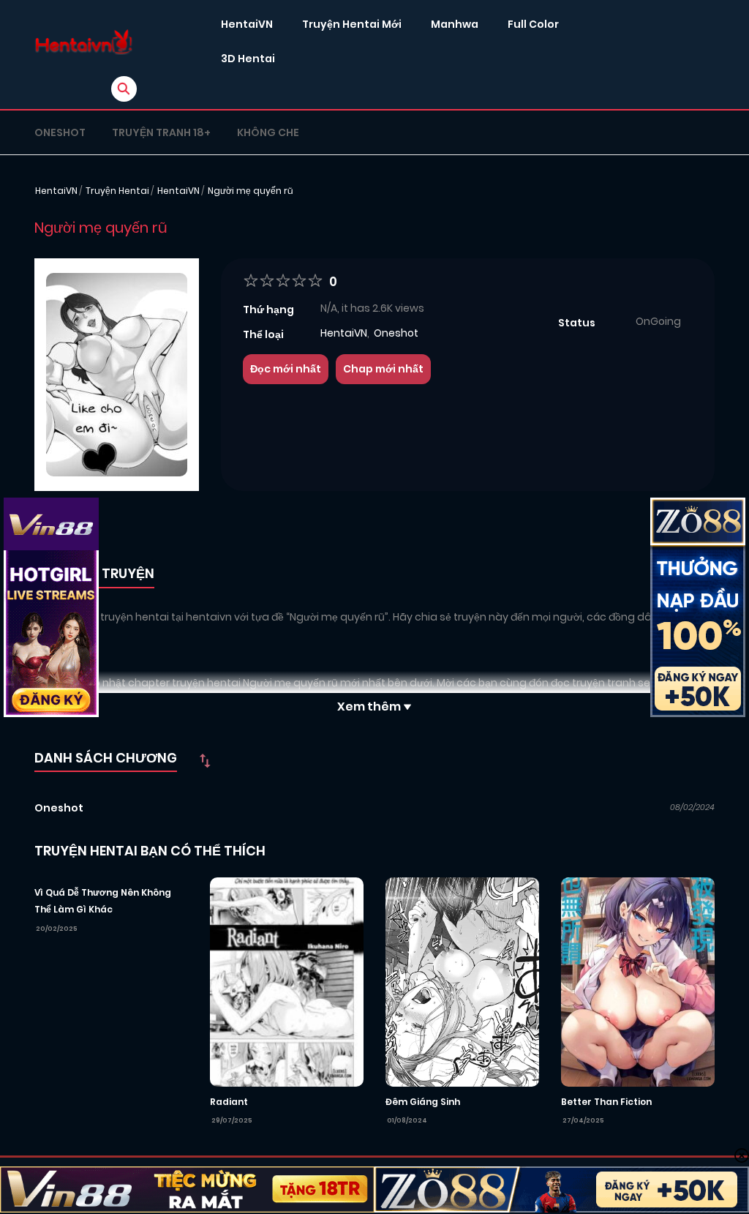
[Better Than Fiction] (638, 981)
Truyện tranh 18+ (161, 132)
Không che (268, 132)
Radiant (229, 1101)
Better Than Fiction (606, 1101)
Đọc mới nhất (285, 368)
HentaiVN (247, 24)
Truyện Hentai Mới (352, 24)
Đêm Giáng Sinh (422, 1101)
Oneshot (60, 132)
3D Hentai (248, 58)
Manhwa (454, 24)
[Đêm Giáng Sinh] (462, 981)
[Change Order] (204, 760)
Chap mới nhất (383, 368)
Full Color (533, 24)
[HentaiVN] (83, 42)
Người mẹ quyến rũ (250, 190)
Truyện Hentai (117, 190)
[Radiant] (287, 981)
